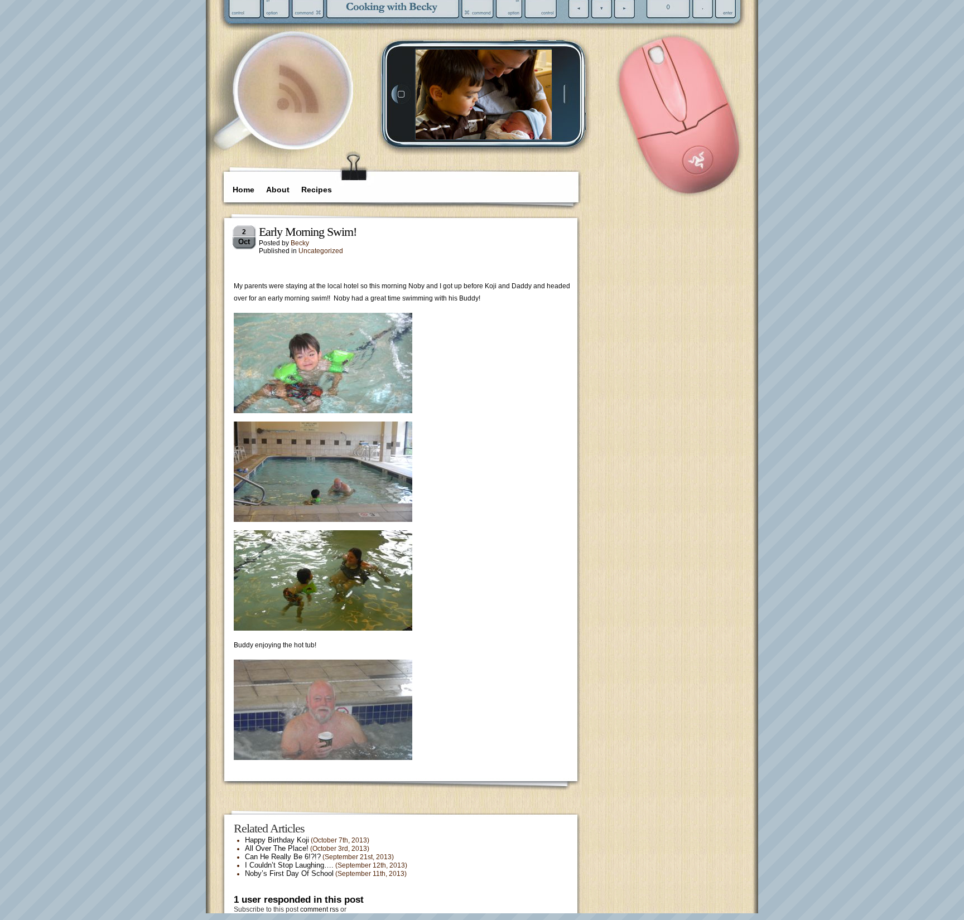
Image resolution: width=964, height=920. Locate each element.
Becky (300, 243)
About (278, 189)
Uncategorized (320, 251)
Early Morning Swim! (307, 232)
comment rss (319, 909)
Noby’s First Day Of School (289, 873)
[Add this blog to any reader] (297, 114)
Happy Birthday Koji (277, 840)
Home (243, 189)
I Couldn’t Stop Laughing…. (289, 865)
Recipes (316, 189)
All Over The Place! (277, 848)
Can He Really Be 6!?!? (283, 857)
